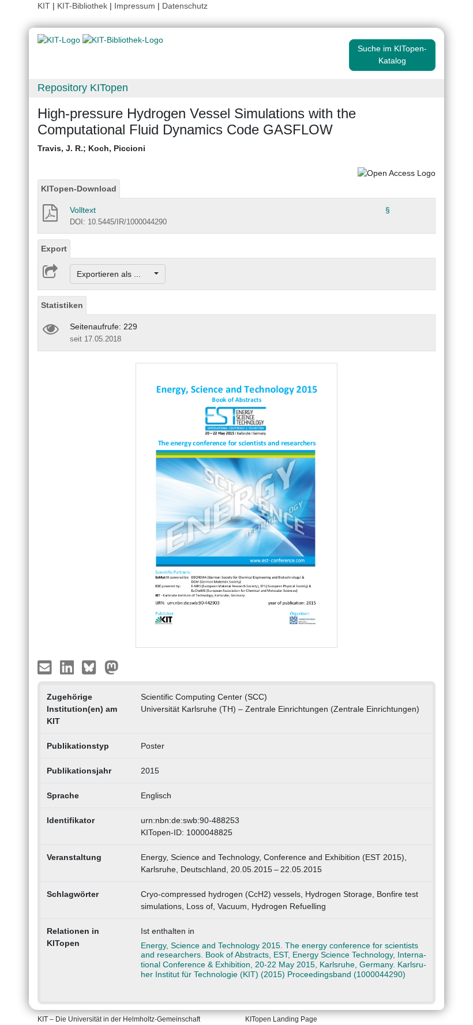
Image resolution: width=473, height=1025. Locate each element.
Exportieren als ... (114, 274)
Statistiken (62, 305)
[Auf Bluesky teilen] (92, 666)
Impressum (134, 5)
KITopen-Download (79, 188)
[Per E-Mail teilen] (45, 666)
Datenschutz (185, 5)
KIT (43, 5)
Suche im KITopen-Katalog (392, 54)
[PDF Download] (49, 216)
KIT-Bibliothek (83, 5)
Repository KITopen (82, 87)
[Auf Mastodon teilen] (111, 666)
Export (54, 248)
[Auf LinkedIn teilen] (68, 666)
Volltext (83, 210)
